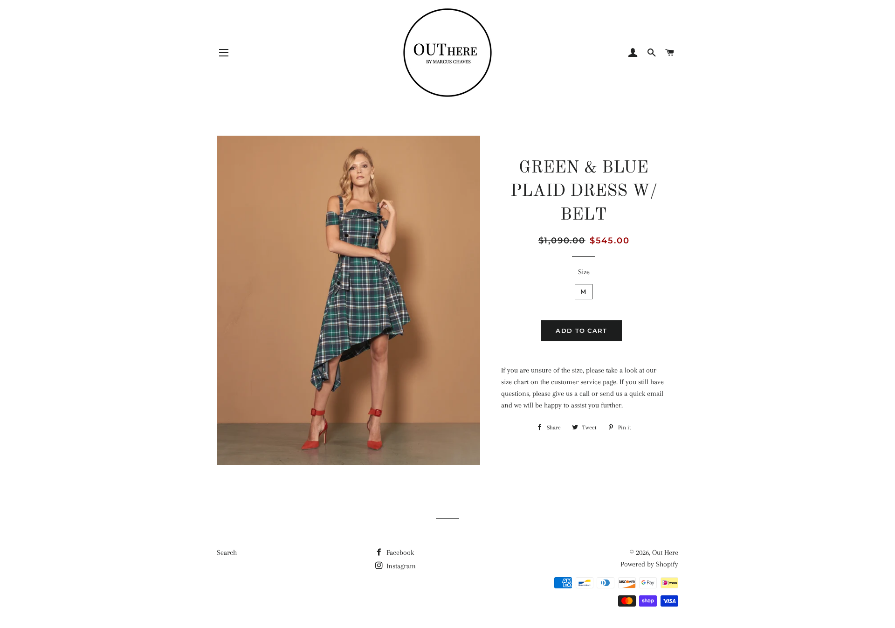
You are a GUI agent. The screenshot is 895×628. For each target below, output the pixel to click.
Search (227, 552)
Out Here (665, 552)
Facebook (399, 552)
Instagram (400, 566)
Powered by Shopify (649, 564)
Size (584, 272)
